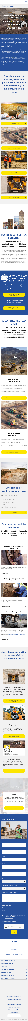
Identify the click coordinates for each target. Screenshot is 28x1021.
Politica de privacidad (9, 918)
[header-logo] (6, 2)
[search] (22, 2)
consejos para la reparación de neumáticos (16, 634)
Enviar (14, 932)
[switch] (3, 915)
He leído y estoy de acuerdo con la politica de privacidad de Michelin (15, 917)
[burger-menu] (25, 2)
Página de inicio (4, 5)
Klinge (13, 57)
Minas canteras (12, 5)
